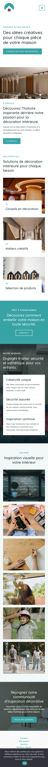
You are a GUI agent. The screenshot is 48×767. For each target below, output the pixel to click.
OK (24, 763)
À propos (24, 738)
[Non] (45, 757)
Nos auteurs (24, 741)
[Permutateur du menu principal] (42, 8)
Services (24, 744)
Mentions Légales (24, 747)
